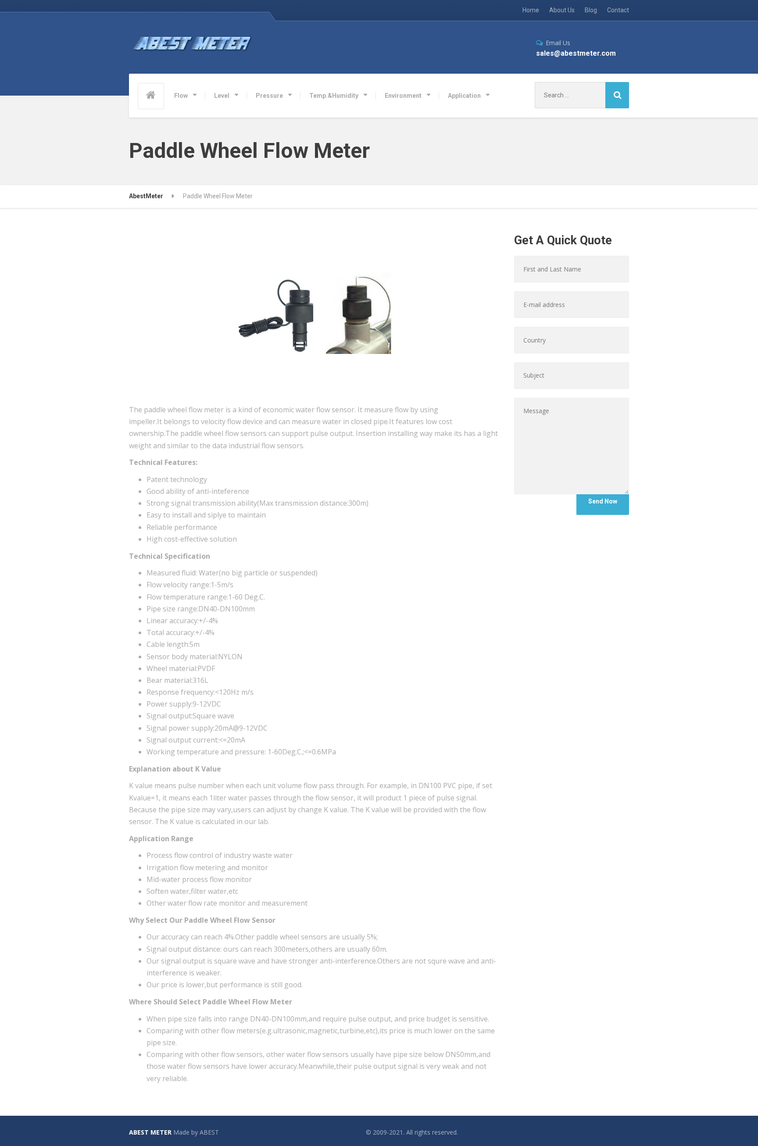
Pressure (269, 95)
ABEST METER (150, 1132)
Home (530, 10)
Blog (591, 10)
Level (221, 95)
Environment (403, 95)
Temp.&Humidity (333, 95)
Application (464, 95)
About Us (562, 10)
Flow (181, 95)
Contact (618, 10)
